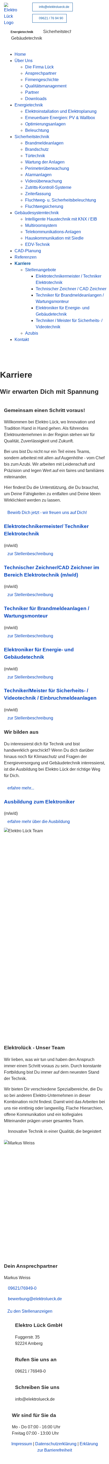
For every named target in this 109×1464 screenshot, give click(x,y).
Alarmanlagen (38, 174)
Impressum (21, 1444)
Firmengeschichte (42, 79)
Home (20, 54)
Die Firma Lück (39, 67)
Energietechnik (29, 105)
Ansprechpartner (40, 73)
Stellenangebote (40, 270)
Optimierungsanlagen (45, 124)
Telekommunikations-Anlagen (53, 232)
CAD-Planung (28, 251)
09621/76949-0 (22, 1288)
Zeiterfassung (38, 193)
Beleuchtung (37, 130)
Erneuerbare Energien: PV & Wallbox (60, 117)
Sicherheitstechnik (32, 136)
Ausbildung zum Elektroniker (39, 802)
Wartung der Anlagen (45, 162)
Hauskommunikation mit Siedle (54, 238)
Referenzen (26, 257)
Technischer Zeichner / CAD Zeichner (71, 289)
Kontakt (22, 339)
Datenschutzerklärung (55, 1444)
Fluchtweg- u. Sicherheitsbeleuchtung (60, 200)
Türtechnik (35, 155)
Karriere (23, 263)
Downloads (36, 98)
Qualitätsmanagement (45, 86)
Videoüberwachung (43, 181)
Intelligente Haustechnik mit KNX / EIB (61, 219)
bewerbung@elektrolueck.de (35, 1299)
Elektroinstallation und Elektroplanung (61, 111)
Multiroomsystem (41, 225)
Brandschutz (37, 149)
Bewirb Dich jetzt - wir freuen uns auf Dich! (47, 512)
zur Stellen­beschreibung (30, 553)
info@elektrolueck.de (53, 7)
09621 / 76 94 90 (50, 18)
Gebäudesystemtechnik (37, 213)
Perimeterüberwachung (47, 168)
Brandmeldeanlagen (44, 143)
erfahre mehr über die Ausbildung (38, 821)
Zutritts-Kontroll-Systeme (48, 187)
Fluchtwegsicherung (44, 206)
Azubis (31, 333)
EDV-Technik (37, 244)
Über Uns (24, 60)
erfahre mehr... (20, 788)
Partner (32, 92)
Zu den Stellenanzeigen (29, 1311)
